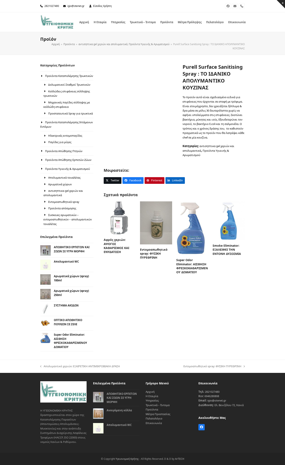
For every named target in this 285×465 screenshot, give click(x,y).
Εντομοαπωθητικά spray (63, 202)
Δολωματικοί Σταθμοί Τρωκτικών (69, 84)
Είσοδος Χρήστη (102, 6)
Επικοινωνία (154, 423)
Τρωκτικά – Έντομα (158, 405)
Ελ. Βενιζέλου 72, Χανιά (229, 405)
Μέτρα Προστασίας (158, 414)
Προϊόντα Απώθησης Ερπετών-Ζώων (68, 160)
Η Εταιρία (152, 396)
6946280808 (211, 396)
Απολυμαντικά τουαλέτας (64, 177)
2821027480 (51, 6)
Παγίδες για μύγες (59, 142)
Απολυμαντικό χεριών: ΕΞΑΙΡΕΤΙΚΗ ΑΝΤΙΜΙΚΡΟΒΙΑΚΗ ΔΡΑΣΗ (80, 366)
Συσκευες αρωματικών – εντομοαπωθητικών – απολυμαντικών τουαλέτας (67, 219)
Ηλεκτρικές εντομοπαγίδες (65, 135)
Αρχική (150, 392)
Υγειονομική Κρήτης (127, 459)
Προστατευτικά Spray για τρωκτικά (70, 113)
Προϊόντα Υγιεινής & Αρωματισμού (67, 169)
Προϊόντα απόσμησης (62, 208)
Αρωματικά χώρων (60, 184)
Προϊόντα (152, 409)
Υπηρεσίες (152, 400)
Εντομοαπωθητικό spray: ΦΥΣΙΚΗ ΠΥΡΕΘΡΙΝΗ (212, 366)
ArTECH (179, 459)
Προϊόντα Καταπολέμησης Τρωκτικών (69, 76)
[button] (112, 180)
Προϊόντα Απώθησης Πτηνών (63, 151)
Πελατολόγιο (154, 418)
